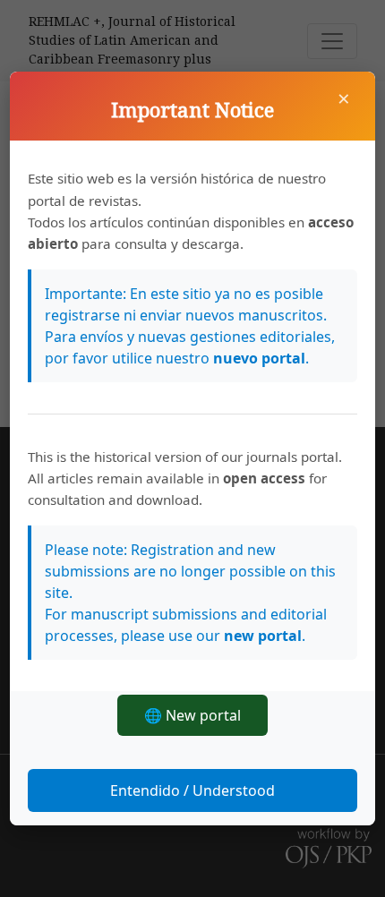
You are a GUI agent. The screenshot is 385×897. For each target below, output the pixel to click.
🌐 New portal (192, 715)
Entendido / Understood (192, 790)
